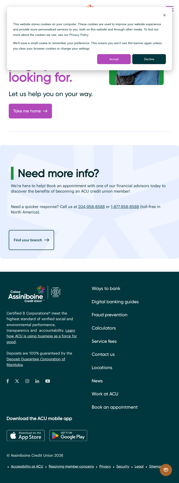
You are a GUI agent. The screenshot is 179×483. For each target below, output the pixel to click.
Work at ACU (105, 393)
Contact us (103, 354)
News (97, 380)
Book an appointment (115, 407)
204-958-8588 (91, 206)
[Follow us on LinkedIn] (37, 382)
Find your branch (28, 240)
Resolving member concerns (71, 466)
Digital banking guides (115, 301)
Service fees (104, 341)
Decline (149, 59)
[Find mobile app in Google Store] (68, 435)
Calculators (104, 328)
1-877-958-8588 (125, 206)
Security (122, 466)
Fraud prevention (109, 314)
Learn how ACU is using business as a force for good (42, 336)
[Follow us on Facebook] (8, 382)
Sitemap (156, 466)
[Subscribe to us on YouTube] (47, 382)
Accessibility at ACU (27, 466)
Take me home (27, 110)
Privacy (105, 466)
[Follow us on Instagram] (27, 382)
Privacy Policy (78, 35)
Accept (114, 59)
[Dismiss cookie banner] (164, 15)
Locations (102, 367)
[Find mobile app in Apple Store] (26, 435)
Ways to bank (106, 288)
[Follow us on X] (17, 382)
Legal (139, 466)
